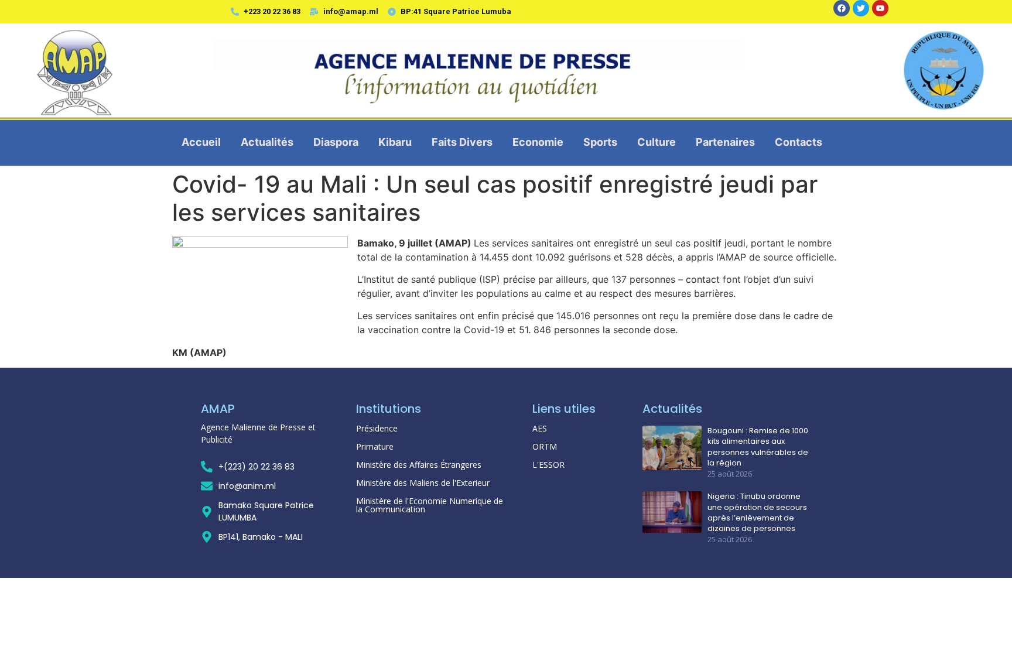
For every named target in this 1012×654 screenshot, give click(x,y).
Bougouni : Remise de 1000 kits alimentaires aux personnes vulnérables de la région (757, 447)
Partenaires (725, 142)
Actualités (267, 142)
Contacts (798, 142)
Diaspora (335, 142)
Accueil (201, 142)
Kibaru (395, 142)
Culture (656, 142)
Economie (537, 142)
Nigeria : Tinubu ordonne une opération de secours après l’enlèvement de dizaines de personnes (757, 512)
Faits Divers (462, 142)
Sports (600, 142)
